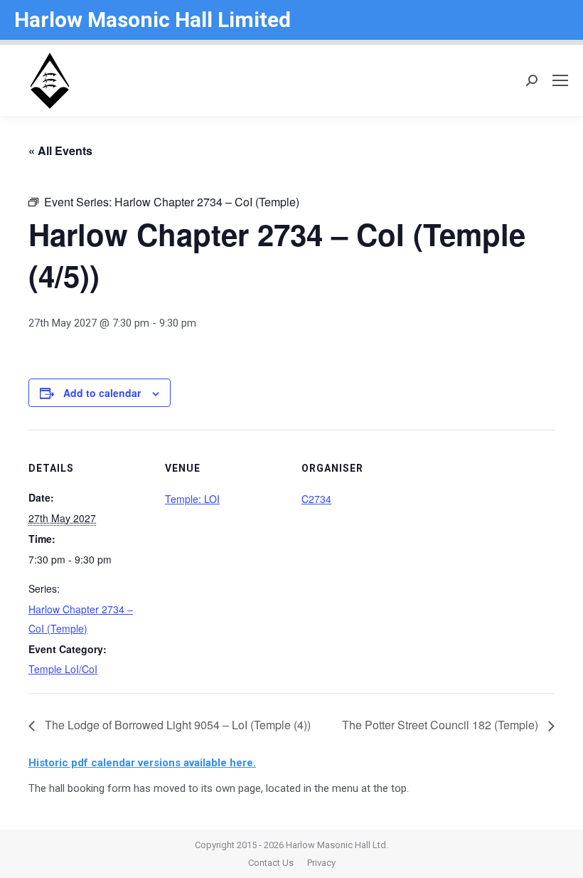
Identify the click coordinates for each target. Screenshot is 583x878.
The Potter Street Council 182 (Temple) (441, 724)
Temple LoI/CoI (62, 669)
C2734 (316, 499)
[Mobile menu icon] (560, 80)
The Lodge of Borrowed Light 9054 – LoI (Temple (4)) (176, 724)
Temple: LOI (192, 499)
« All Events (60, 150)
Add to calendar (102, 393)
